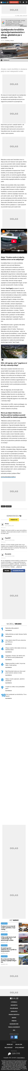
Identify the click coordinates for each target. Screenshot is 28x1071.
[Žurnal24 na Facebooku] (12, 1037)
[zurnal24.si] (4, 2)
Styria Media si (21, 1057)
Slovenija (8, 630)
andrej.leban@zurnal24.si (8, 477)
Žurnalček (8, 554)
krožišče (8, 506)
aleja (3, 506)
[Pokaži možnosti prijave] (23, 2)
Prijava (7, 570)
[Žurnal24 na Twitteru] (16, 1037)
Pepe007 (8, 538)
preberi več (14, 519)
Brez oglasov (14, 2)
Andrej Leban (9, 40)
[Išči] (20, 2)
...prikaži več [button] (19, 567)
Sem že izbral (23, 26)
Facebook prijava (18, 570)
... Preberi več (24, 1069)
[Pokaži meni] (26, 2)
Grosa (7, 523)
